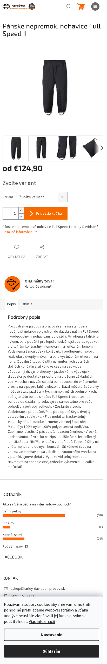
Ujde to (8, 523)
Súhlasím (51, 651)
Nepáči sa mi (12, 535)
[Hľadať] (68, 6)
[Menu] (95, 6)
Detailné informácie (18, 232)
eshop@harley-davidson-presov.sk (37, 588)
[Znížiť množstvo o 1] (21, 216)
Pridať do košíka (49, 213)
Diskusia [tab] (25, 304)
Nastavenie (51, 635)
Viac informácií (42, 621)
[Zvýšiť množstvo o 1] (21, 210)
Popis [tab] (11, 304)
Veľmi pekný (12, 511)
